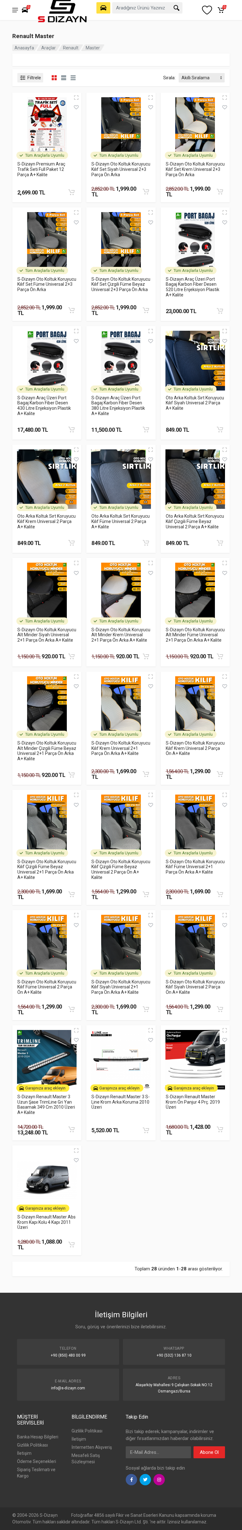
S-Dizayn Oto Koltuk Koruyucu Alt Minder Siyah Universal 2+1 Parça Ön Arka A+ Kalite (46, 635)
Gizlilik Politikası (32, 1445)
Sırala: (169, 78)
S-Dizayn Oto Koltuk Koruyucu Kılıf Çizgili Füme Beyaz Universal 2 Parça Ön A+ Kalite (120, 869)
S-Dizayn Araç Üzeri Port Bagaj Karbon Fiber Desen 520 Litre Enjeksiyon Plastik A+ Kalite (192, 287)
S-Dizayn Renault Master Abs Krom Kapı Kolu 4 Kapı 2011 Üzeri (46, 1222)
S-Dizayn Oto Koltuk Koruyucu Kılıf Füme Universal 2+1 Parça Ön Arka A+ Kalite (195, 867)
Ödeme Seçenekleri (36, 1461)
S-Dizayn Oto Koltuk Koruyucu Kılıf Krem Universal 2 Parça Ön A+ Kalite (195, 748)
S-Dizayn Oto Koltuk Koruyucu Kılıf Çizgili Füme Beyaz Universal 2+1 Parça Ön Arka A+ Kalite (46, 869)
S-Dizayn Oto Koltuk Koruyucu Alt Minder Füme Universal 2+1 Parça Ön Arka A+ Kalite (195, 635)
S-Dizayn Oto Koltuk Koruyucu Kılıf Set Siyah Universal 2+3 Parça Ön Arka (120, 169)
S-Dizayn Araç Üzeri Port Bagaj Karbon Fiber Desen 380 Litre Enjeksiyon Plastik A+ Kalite (118, 405)
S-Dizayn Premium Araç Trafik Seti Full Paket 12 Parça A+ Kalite (41, 169)
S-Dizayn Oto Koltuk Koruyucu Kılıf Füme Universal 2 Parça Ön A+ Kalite (46, 987)
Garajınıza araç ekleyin (45, 1088)
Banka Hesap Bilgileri (37, 1436)
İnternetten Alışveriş (92, 1447)
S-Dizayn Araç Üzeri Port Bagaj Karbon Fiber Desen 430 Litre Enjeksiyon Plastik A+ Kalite (44, 405)
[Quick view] (76, 98)
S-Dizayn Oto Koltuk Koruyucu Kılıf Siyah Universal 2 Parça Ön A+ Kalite (195, 987)
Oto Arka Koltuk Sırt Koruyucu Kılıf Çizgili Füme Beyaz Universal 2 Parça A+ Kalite (195, 521)
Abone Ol (209, 1452)
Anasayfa (24, 47)
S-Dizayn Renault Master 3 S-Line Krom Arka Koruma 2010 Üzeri (120, 1102)
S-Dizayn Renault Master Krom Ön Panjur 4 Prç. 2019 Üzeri (193, 1102)
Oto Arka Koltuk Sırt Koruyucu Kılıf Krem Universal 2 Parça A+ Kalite (46, 521)
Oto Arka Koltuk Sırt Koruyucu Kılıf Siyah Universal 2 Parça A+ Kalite (195, 403)
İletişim (24, 1453)
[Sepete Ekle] (71, 192)
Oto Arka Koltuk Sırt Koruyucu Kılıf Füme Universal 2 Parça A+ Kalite (120, 521)
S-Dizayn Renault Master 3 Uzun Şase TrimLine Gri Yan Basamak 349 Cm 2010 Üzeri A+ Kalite (46, 1104)
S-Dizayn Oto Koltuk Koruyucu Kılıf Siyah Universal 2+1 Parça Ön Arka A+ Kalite (120, 987)
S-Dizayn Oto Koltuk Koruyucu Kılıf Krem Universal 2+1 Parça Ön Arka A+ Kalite (120, 748)
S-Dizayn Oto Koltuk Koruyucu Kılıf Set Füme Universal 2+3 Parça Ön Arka (46, 284)
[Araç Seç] (103, 8)
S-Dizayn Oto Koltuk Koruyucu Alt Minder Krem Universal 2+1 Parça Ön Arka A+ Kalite (120, 635)
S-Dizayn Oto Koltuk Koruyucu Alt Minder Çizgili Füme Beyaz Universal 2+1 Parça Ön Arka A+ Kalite (46, 750)
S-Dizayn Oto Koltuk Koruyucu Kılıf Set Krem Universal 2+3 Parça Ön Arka (195, 169)
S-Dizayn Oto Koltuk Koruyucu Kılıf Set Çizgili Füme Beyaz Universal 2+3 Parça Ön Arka (120, 284)
